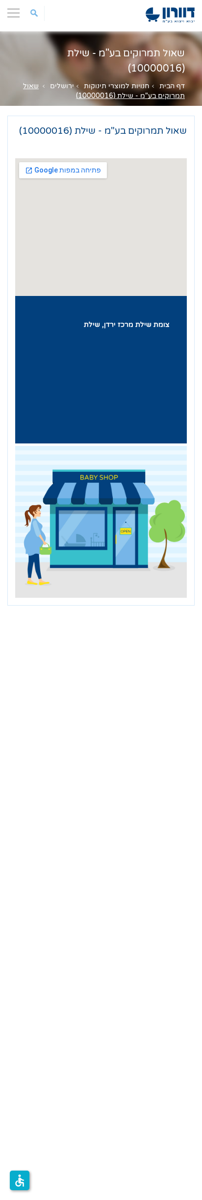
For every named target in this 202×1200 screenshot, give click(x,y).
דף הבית (172, 86)
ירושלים (62, 86)
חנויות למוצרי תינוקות (117, 86)
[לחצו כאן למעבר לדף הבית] (170, 15)
